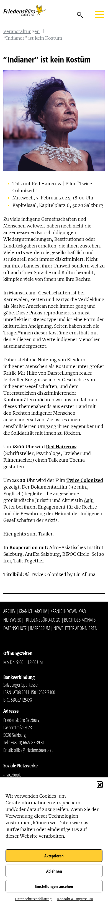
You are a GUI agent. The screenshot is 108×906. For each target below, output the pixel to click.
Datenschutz (15, 628)
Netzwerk (12, 619)
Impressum (40, 628)
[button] (99, 784)
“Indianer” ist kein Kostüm (32, 38)
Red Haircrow (61, 446)
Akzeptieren (54, 856)
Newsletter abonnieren (75, 628)
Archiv (9, 611)
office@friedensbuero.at (33, 750)
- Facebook (11, 774)
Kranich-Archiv (33, 611)
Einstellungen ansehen (54, 886)
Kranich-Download (68, 611)
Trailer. (46, 534)
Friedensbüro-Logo (42, 619)
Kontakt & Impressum (75, 899)
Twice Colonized (84, 480)
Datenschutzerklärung (33, 899)
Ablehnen (54, 871)
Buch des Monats (80, 619)
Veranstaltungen (21, 31)
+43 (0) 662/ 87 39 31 (28, 742)
